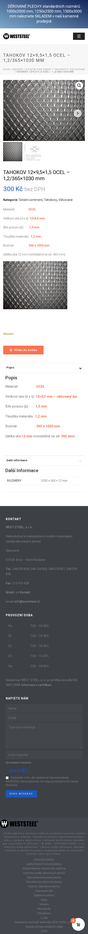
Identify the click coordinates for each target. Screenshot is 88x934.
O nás (44, 917)
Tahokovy (61, 69)
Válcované (77, 69)
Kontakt (25, 592)
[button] (79, 85)
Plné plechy (44, 908)
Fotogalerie (44, 913)
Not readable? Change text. (19, 762)
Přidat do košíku (25, 350)
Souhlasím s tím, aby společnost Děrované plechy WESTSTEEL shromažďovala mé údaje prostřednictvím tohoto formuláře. (42, 781)
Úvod (6, 69)
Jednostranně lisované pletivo (44, 864)
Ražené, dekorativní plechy (44, 886)
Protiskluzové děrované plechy (44, 881)
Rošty (44, 899)
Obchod (17, 69)
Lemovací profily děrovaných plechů (44, 873)
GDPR (44, 931)
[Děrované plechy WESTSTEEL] (19, 823)
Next (78, 113)
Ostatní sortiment (38, 69)
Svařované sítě (44, 890)
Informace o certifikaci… (37, 685)
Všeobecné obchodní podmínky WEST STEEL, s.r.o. (44, 922)
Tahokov (44, 904)
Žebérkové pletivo (44, 895)
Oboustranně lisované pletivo (44, 877)
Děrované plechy (44, 859)
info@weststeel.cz (27, 601)
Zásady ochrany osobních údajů (44, 926)
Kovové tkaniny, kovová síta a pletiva (44, 868)
